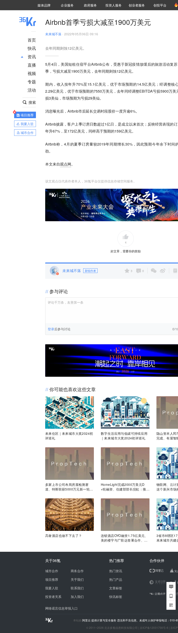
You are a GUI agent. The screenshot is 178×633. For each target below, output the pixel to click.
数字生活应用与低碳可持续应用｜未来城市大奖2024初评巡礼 (124, 435)
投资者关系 (53, 596)
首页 (32, 40)
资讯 (32, 56)
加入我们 (77, 596)
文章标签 (115, 588)
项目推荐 (51, 579)
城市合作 (51, 570)
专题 (32, 81)
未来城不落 (53, 34)
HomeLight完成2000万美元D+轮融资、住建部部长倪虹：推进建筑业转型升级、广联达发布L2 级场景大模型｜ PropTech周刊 (125, 486)
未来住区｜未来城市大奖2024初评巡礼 (69, 435)
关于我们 (77, 579)
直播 (32, 65)
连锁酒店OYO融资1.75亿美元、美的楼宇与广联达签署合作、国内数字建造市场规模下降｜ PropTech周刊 (125, 537)
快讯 (32, 48)
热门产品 (115, 579)
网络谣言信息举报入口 (61, 608)
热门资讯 (115, 570)
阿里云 (86, 620)
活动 (32, 90)
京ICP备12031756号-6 (154, 628)
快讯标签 (115, 596)
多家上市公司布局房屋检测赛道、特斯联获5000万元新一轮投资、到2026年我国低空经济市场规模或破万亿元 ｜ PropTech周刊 (69, 486)
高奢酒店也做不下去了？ (63, 535)
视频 (32, 73)
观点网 (65, 164)
